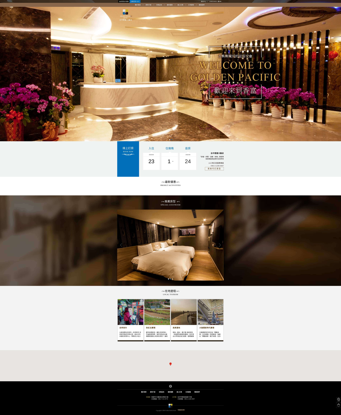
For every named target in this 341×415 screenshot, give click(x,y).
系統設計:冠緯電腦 (181, 410)
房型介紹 (148, 5)
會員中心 (203, 1)
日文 (211, 13)
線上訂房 (180, 5)
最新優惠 (170, 5)
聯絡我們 (202, 5)
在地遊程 (191, 5)
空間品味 (159, 5)
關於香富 (138, 5)
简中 (211, 10)
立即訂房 (135, 1)
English (212, 8)
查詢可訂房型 (214, 169)
